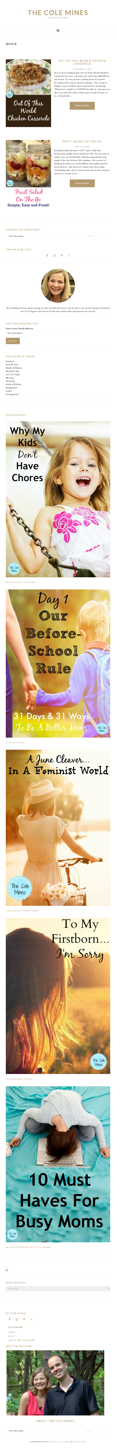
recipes (9, 391)
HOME (11, 1332)
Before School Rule (15, 742)
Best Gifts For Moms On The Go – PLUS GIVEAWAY (28, 1247)
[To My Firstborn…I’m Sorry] (58, 996)
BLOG (11, 1336)
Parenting (10, 381)
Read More (82, 105)
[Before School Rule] (58, 664)
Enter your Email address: (20, 328)
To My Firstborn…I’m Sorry (19, 1079)
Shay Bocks (80, 1442)
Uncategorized (12, 394)
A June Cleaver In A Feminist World (22, 911)
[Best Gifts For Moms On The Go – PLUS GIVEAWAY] (58, 1164)
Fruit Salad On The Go (82, 141)
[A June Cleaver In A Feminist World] (58, 828)
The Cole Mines (58, 12)
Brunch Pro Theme (60, 1442)
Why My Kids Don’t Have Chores (21, 582)
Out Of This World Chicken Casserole (82, 62)
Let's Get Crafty (13, 374)
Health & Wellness (14, 368)
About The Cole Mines (55, 1420)
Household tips (12, 371)
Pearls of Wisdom (13, 384)
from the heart (12, 364)
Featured (10, 361)
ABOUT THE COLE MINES (21, 1340)
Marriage (10, 378)
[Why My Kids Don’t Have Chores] (58, 499)
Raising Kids (11, 388)
